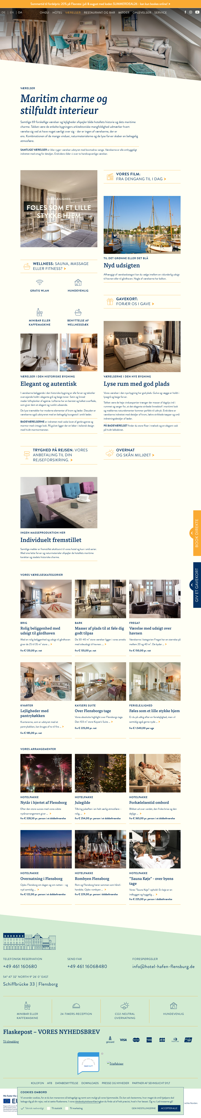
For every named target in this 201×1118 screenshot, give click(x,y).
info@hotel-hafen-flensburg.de (164, 966)
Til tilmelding (11, 1041)
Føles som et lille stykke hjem (154, 708)
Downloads (90, 1083)
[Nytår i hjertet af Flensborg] (46, 790)
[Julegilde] (100, 790)
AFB (49, 1083)
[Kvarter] (46, 681)
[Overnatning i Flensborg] (46, 866)
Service (160, 13)
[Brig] (46, 599)
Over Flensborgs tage (93, 708)
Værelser (73, 13)
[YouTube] (197, 12)
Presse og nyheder (115, 1083)
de (3, 12)
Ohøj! (44, 13)
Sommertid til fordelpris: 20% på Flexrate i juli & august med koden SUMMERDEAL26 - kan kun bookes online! (99, 4)
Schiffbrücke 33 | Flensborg (30, 981)
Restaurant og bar (99, 13)
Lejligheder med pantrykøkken (34, 711)
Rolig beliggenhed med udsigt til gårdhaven (40, 628)
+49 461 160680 (20, 966)
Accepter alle (169, 1108)
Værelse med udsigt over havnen (150, 628)
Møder (123, 13)
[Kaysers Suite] (100, 681)
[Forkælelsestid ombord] (155, 790)
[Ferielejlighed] (155, 681)
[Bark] (100, 599)
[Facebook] (185, 12)
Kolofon (37, 1083)
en (12, 12)
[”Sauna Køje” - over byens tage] (155, 866)
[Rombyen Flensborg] (100, 866)
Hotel (57, 13)
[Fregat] (155, 599)
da (20, 12)
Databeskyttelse (66, 1083)
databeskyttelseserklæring (87, 1101)
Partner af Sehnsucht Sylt (151, 1083)
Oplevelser (142, 13)
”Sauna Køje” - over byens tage (151, 879)
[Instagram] (191, 12)
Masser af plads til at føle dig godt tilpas (99, 628)
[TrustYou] (92, 1063)
